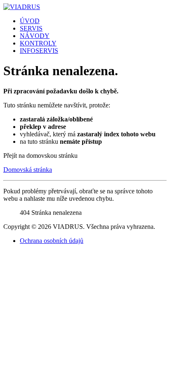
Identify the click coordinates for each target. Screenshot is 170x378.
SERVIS (31, 28)
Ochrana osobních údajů (51, 240)
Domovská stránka (27, 169)
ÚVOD (30, 20)
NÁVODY (35, 35)
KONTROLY (38, 43)
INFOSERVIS (39, 50)
